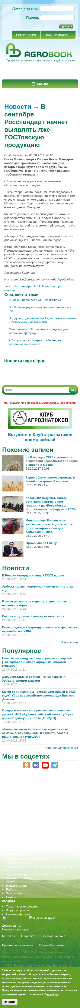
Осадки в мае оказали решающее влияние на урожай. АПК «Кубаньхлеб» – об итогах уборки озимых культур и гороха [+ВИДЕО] (38, 714)
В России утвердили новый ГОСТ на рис (33, 575)
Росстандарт (22, 286)
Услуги (10, 881)
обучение (12, 815)
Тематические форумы (22, 906)
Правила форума (18, 914)
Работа (11, 889)
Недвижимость (16, 885)
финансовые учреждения (24, 842)
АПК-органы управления (23, 788)
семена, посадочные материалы (29, 826)
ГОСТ (37, 286)
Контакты (8, 936)
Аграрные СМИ (17, 849)
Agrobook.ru (65, 279)
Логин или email (25, 8)
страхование (15, 834)
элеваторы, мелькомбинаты (25, 846)
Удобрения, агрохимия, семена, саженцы (35, 874)
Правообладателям (53, 945)
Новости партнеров (15, 929)
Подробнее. (51, 994)
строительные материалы (24, 838)
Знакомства (14, 893)
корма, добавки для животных (27, 804)
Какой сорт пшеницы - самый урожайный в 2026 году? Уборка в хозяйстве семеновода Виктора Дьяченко (39, 695)
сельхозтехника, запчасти (24, 823)
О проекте (28, 936)
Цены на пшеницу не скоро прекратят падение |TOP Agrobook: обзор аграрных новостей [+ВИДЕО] (37, 661)
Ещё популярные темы (61, 747)
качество (10, 290)
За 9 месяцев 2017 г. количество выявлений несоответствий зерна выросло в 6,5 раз (52, 460)
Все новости (69, 642)
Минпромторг (51, 286)
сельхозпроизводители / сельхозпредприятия (38, 819)
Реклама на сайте (54, 936)
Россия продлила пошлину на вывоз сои (33, 616)
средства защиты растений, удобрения (33, 830)
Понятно (10, 1002)
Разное (11, 897)
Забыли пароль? (58, 35)
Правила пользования (17, 945)
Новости (17, 106)
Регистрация (26, 35)
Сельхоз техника (17, 862)
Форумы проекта (18, 910)
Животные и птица (19, 878)
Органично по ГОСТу (41, 543)
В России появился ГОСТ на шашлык (35, 300)
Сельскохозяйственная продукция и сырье (36, 859)
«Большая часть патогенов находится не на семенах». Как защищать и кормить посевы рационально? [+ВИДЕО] (35, 732)
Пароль (32, 17)
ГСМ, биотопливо (18, 800)
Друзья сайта (11, 925)
